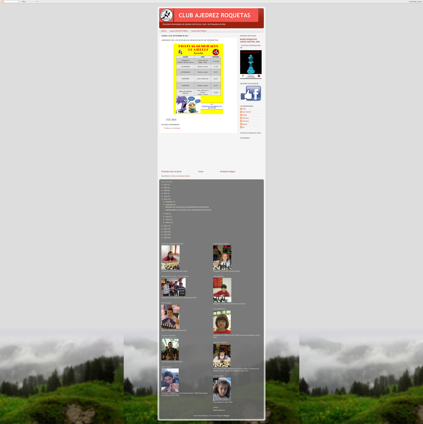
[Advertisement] (198, 151)
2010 (166, 237)
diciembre (169, 202)
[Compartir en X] (171, 119)
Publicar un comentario (172, 128)
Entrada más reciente (171, 171)
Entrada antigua (227, 171)
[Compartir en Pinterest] (175, 119)
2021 (166, 185)
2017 (166, 193)
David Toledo (217, 410)
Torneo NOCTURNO (198, 31)
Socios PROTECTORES (179, 31)
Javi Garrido (246, 112)
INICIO (163, 31)
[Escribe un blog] (169, 119)
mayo (168, 216)
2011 (166, 235)
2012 (166, 232)
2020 (166, 187)
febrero (168, 222)
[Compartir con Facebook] (173, 119)
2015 (166, 199)
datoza (244, 124)
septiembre (170, 204)
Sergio (244, 115)
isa (243, 127)
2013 (166, 229)
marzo (168, 219)
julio (167, 213)
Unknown (245, 118)
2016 (166, 196)
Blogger (226, 416)
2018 (166, 190)
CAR (244, 109)
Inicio (200, 171)
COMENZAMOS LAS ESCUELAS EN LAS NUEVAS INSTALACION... (188, 210)
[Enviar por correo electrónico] (167, 119)
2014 (166, 226)
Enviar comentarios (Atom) (180, 176)
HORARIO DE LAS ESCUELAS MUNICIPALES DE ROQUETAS (187, 207)
